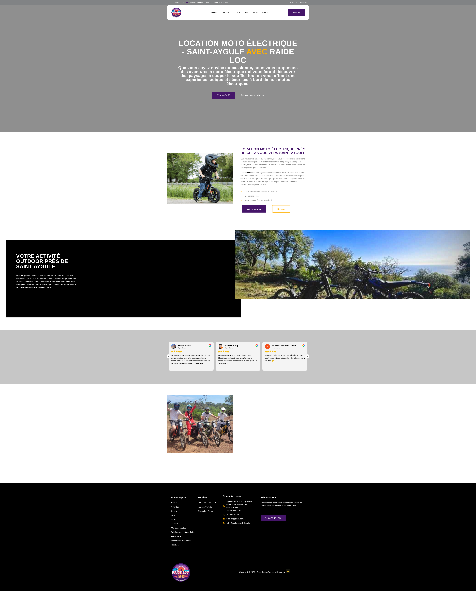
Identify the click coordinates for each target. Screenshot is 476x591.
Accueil (214, 13)
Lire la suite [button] (269, 367)
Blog (247, 13)
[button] (307, 356)
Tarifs (255, 13)
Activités (226, 13)
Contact (265, 13)
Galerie (237, 13)
